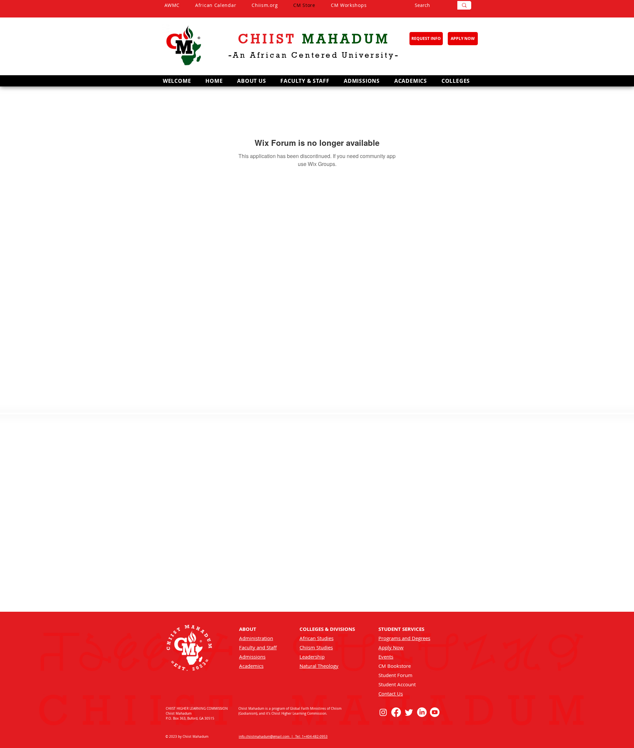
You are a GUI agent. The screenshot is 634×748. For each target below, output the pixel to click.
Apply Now (391, 647)
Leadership (312, 656)
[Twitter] (409, 712)
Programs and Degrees (404, 638)
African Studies (316, 638)
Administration (256, 638)
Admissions (252, 656)
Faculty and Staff (258, 647)
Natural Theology (318, 666)
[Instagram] (383, 712)
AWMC (179, 5)
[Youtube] (435, 712)
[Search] (464, 5)
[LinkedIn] (422, 712)
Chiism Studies (316, 647)
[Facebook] (396, 712)
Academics (251, 666)
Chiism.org (272, 5)
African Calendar (223, 5)
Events (385, 656)
